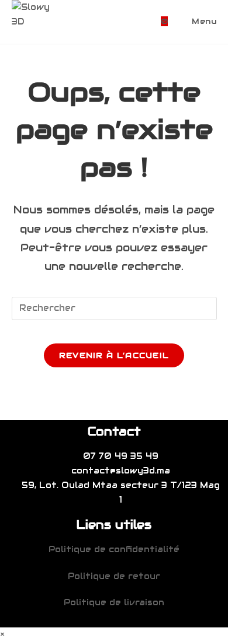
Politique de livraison (114, 602)
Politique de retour (114, 576)
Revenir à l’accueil (114, 355)
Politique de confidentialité (114, 549)
